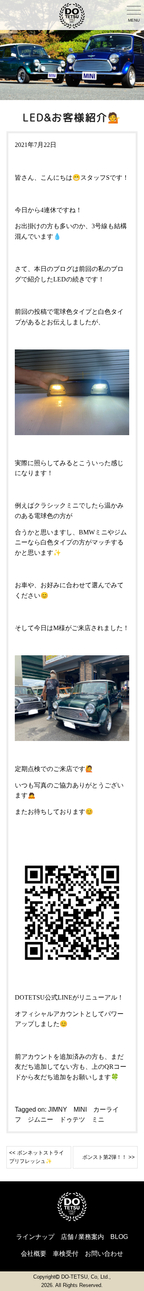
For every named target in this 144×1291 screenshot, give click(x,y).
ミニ (98, 1119)
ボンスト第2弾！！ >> (108, 1157)
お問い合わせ (104, 1253)
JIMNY (57, 1109)
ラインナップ (35, 1236)
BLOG (119, 1236)
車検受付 (65, 1253)
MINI (80, 1109)
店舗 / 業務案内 (82, 1236)
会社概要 (33, 1253)
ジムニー (40, 1119)
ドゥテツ (72, 1119)
